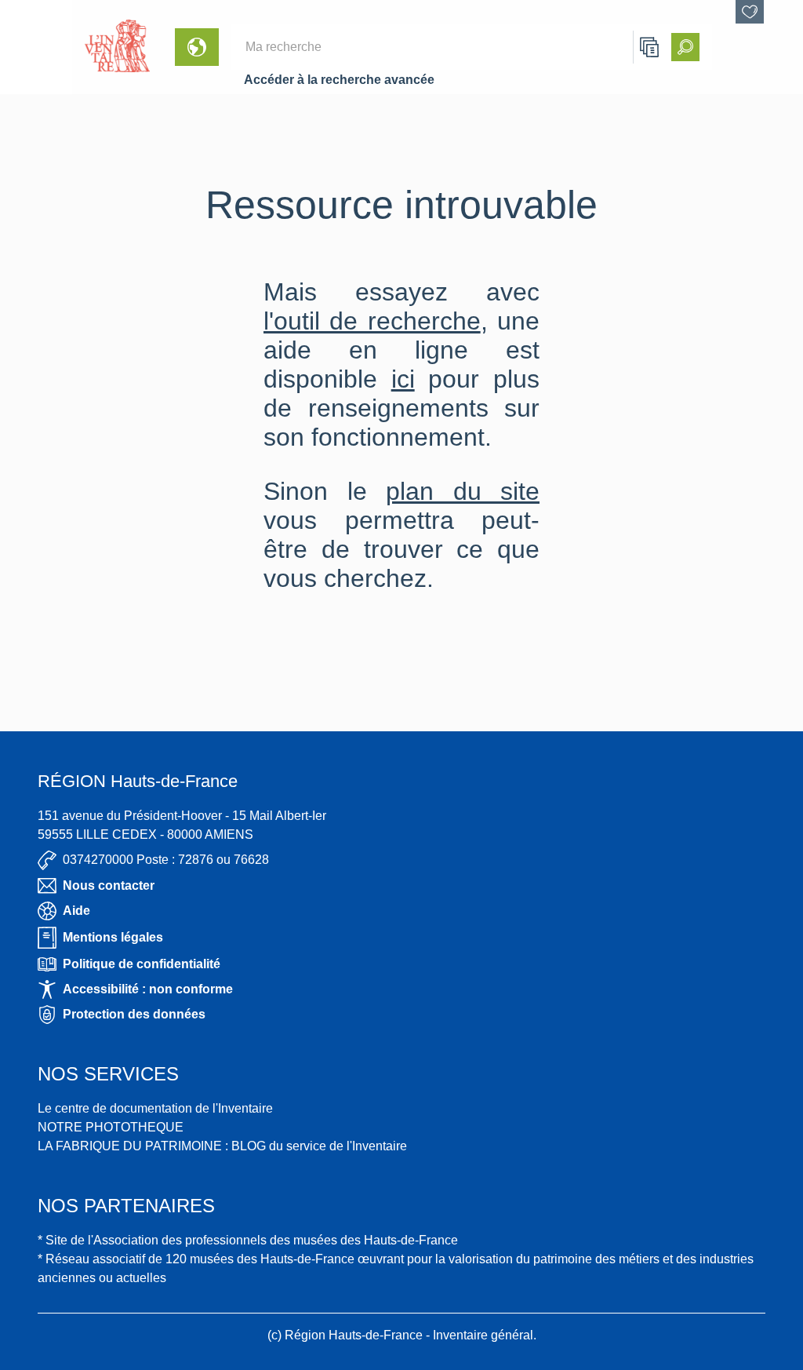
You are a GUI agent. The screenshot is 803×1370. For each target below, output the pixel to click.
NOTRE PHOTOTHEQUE (110, 1127)
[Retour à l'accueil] (36, 47)
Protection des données (134, 1014)
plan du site (463, 491)
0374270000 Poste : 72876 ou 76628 (166, 859)
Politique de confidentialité (141, 964)
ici (403, 379)
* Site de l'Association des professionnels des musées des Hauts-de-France (248, 1240)
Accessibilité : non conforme (148, 989)
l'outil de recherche (372, 321)
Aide (76, 910)
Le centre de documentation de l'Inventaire (155, 1108)
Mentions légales (113, 937)
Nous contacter (108, 885)
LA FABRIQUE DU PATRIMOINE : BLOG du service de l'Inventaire (222, 1146)
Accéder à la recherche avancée (339, 79)
